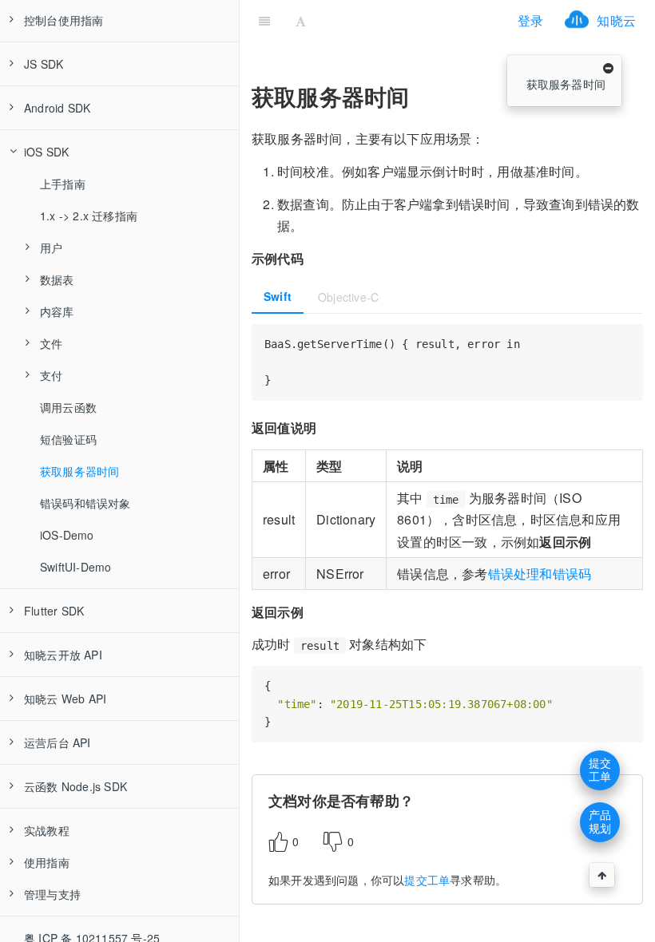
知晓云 (616, 20)
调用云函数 (68, 407)
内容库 (57, 311)
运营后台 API (57, 742)
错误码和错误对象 (85, 503)
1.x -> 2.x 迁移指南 (88, 216)
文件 (51, 343)
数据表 (57, 279)
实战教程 (46, 830)
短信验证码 (68, 439)
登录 (530, 20)
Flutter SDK (54, 611)
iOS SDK (46, 152)
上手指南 (62, 184)
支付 (51, 375)
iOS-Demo (67, 535)
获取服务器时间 (79, 471)
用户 (51, 247)
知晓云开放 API (63, 655)
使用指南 (46, 862)
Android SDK (57, 108)
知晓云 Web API (65, 698)
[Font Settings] (301, 20)
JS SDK (43, 64)
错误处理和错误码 (540, 573)
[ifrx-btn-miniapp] (410, 20)
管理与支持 (52, 894)
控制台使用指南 (63, 20)
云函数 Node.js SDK (75, 786)
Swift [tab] (278, 296)
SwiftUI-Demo (75, 567)
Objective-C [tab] (348, 297)
